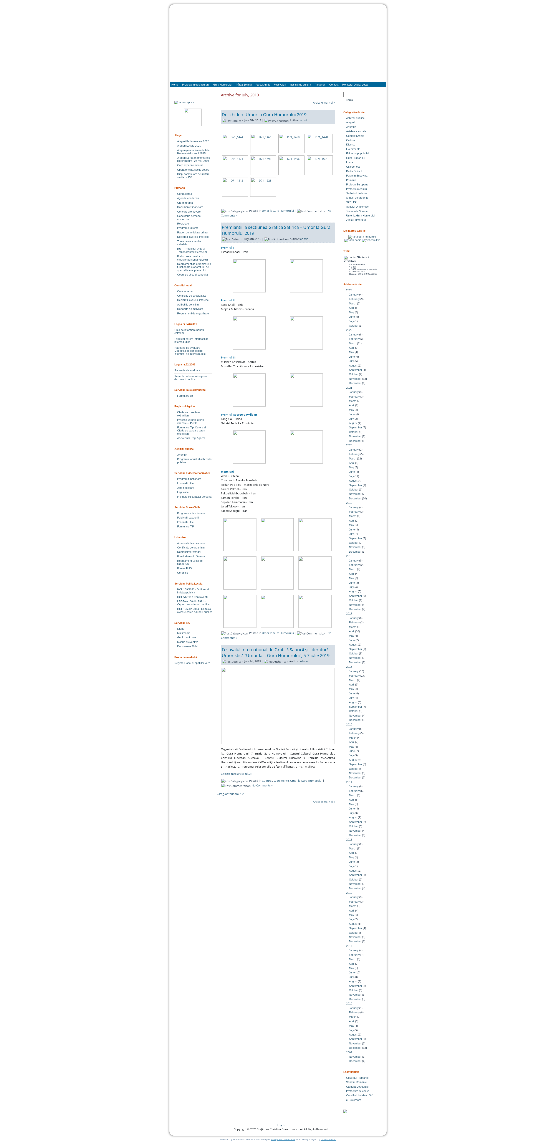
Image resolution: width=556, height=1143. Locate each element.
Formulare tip (185, 395)
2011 (349, 946)
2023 (349, 290)
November (355, 378)
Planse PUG (184, 568)
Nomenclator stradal (189, 551)
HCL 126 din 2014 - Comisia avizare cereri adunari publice (194, 611)
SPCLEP (351, 202)
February (354, 299)
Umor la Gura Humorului (278, 211)
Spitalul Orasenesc (357, 206)
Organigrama (185, 202)
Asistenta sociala (356, 131)
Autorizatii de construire (191, 543)
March (352, 303)
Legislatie (183, 492)
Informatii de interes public (189, 353)
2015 (349, 724)
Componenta (185, 291)
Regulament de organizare (193, 313)
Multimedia (183, 633)
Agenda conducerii (188, 198)
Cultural (267, 781)
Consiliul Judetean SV (359, 1095)
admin (304, 120)
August (353, 365)
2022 (349, 330)
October (353, 325)
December (355, 383)
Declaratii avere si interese (193, 236)
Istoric (180, 628)
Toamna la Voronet (357, 211)
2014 (349, 782)
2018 (349, 556)
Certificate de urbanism (191, 547)
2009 (349, 1052)
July (351, 321)
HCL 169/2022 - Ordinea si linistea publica (193, 591)
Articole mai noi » (324, 102)
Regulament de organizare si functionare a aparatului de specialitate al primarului (194, 267)
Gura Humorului (355, 158)
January (354, 294)
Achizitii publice (355, 118)
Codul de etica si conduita (192, 274)
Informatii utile (185, 483)
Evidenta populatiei (357, 153)
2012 (349, 892)
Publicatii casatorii (188, 517)
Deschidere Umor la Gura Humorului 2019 (264, 114)
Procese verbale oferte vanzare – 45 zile (190, 421)
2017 (349, 613)
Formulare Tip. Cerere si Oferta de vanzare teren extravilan (191, 430)
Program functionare (189, 479)
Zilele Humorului (356, 219)
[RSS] (176, 1126)
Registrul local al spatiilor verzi (192, 663)
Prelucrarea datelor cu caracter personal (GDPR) (192, 258)
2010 (349, 1003)
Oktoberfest (353, 166)
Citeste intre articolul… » (236, 774)
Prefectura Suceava (357, 1091)
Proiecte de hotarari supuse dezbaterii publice (190, 378)
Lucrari (350, 162)
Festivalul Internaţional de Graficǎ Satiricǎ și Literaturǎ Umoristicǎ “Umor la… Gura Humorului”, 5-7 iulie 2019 (275, 652)
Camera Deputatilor (357, 1086)
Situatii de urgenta (357, 197)
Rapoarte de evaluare (187, 347)
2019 (349, 502)
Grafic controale (186, 637)
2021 (349, 387)
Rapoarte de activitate (190, 309)
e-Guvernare (353, 1100)
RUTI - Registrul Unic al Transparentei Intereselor (192, 250)
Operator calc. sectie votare (193, 169)
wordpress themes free (283, 1139)
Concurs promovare (189, 211)
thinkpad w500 (328, 1139)
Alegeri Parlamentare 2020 (193, 141)
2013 (349, 839)
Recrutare (183, 223)
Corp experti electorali (190, 165)
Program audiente (188, 228)
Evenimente (281, 781)
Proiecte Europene (357, 184)
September (355, 370)
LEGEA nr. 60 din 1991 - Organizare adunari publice (193, 603)
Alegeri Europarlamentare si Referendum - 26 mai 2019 (193, 159)
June (352, 316)
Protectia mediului (356, 189)
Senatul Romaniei (356, 1082)
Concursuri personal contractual (189, 218)
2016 (349, 666)
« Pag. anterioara (228, 794)
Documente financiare (190, 207)
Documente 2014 (187, 646)
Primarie (351, 180)
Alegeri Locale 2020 (189, 145)
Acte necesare (185, 487)
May (351, 312)
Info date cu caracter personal (194, 496)
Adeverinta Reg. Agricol (191, 438)
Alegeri (350, 122)
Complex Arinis (355, 135)
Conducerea (184, 193)
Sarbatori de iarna (356, 193)
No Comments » (262, 785)
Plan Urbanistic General (191, 556)
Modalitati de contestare (188, 350)
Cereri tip (182, 572)
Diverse (350, 144)
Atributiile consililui (188, 304)
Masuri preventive (187, 642)
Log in (281, 1125)
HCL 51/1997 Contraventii (192, 597)
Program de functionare (191, 513)
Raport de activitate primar (192, 232)
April (351, 307)
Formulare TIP (185, 526)
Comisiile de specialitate (191, 295)
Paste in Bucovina (356, 175)
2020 (349, 445)
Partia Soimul (354, 171)
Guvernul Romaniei (357, 1077)
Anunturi (182, 454)
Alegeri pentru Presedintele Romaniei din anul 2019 (193, 152)
